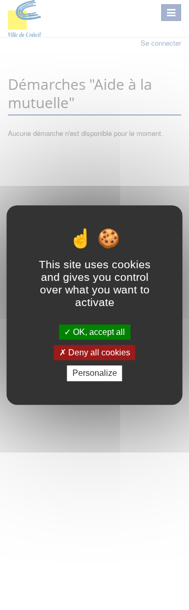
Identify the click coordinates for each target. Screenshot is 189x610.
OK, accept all (98, 332)
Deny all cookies (98, 352)
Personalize (94, 373)
